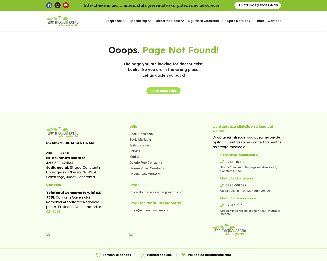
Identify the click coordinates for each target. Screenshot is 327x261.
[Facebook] (49, 5)
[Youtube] (66, 5)
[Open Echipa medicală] (182, 21)
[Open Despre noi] (124, 21)
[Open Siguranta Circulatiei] (221, 21)
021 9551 (53, 211)
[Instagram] (57, 5)
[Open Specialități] (149, 21)
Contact (54, 184)
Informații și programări (259, 5)
